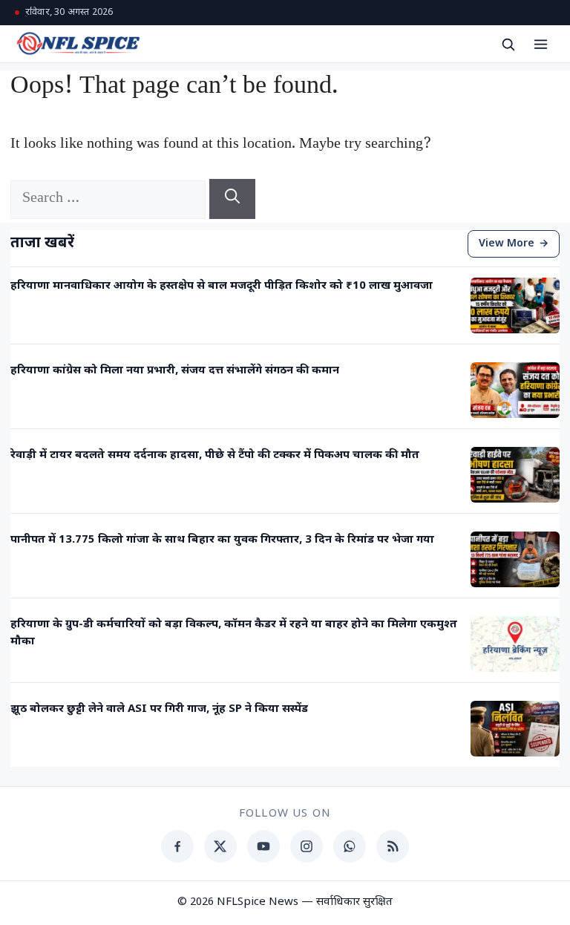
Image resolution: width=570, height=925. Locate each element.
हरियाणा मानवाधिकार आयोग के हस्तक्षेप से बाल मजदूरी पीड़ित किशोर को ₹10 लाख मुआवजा (221, 286)
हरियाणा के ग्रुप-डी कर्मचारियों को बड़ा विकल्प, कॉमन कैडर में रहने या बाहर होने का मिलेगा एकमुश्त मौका (233, 633)
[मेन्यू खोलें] (540, 44)
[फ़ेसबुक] (177, 846)
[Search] (232, 199)
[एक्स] (220, 846)
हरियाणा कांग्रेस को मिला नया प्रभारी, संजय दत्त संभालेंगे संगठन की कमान (174, 371)
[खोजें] (507, 44)
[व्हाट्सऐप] (349, 846)
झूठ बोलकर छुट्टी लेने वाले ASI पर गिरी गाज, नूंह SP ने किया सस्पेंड (159, 709)
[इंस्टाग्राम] (306, 846)
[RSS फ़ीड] (392, 846)
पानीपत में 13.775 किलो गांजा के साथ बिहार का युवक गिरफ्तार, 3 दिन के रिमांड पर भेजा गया (222, 540)
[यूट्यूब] (263, 846)
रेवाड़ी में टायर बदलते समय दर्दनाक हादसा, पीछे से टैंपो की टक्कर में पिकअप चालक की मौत (214, 455)
